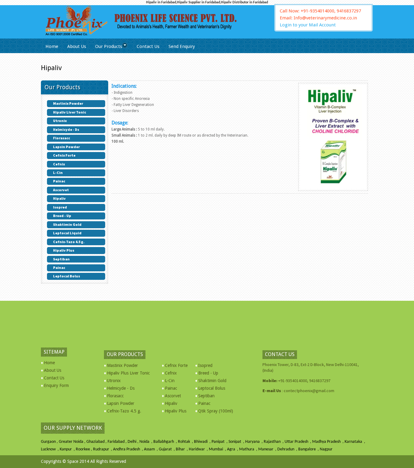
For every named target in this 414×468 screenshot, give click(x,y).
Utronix (114, 380)
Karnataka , (355, 441)
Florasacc (115, 395)
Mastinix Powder (122, 365)
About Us (76, 46)
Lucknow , (50, 449)
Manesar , (267, 449)
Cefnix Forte (176, 365)
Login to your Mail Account (308, 25)
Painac (171, 388)
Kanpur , (68, 449)
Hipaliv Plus (175, 411)
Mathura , (248, 449)
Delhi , (133, 441)
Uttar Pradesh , (298, 441)
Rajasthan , (274, 441)
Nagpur (326, 449)
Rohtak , (186, 441)
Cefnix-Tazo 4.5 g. (124, 411)
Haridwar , (199, 449)
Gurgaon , (50, 441)
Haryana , (254, 441)
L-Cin (170, 380)
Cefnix (171, 373)
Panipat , (220, 441)
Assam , (151, 449)
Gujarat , (167, 449)
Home (51, 46)
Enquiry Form (56, 385)
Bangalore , (309, 449)
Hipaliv (171, 403)
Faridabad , (118, 441)
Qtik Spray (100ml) (215, 411)
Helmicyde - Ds (121, 388)
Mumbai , (218, 449)
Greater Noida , (72, 441)
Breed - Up (208, 373)
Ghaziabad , (97, 441)
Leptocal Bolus (211, 388)
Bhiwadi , (203, 441)
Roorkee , (84, 449)
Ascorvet (173, 395)
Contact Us (148, 46)
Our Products (108, 46)
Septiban (206, 395)
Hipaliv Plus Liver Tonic (128, 373)
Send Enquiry (182, 46)
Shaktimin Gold (212, 380)
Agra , (233, 449)
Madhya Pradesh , (328, 441)
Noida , (146, 441)
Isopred (205, 365)
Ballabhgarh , (165, 441)
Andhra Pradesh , (128, 449)
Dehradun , (287, 449)
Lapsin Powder (120, 403)
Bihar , (182, 449)
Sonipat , (237, 441)
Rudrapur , (103, 449)
